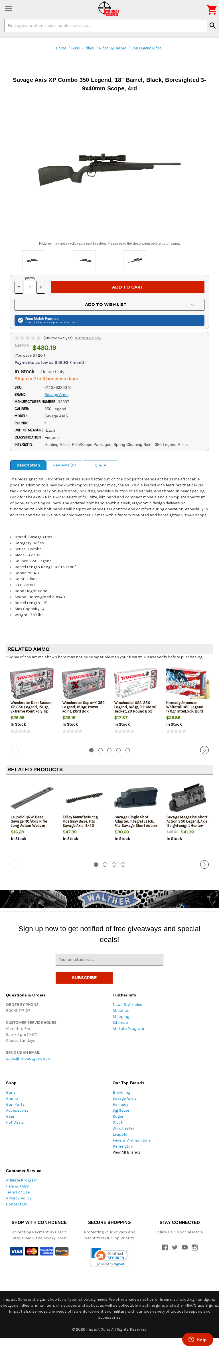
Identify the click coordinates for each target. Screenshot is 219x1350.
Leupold (120, 1134)
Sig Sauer (121, 1110)
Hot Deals (15, 1122)
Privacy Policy (19, 1198)
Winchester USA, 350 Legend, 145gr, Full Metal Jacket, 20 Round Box (135, 707)
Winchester (123, 1128)
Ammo (12, 1098)
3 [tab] (109, 750)
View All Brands (127, 1152)
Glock (118, 1122)
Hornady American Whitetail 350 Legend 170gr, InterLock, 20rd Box (184, 709)
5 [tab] (127, 750)
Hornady (120, 1104)
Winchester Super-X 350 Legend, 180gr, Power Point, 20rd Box (83, 707)
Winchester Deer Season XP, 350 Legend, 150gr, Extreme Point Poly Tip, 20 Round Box (32, 709)
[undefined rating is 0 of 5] (28, 338)
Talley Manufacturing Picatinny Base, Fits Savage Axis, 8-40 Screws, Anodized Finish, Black (83, 825)
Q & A (100, 465)
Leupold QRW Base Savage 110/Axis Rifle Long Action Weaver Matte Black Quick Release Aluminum (29, 825)
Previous (14, 750)
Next (204, 750)
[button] (110, 1256)
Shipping (121, 1016)
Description (28, 465)
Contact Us (16, 1204)
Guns (11, 1092)
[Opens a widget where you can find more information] (197, 1340)
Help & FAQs (17, 1186)
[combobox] (105, 25)
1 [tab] (91, 750)
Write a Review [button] (88, 338)
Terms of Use (18, 1192)
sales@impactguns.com (28, 1058)
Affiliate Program (128, 1028)
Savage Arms (125, 1098)
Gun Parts (15, 1104)
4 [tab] (118, 750)
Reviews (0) (64, 465)
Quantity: (30, 278)
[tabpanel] (32, 704)
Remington (123, 1146)
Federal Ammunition (131, 1140)
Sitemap (120, 1022)
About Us (121, 1010)
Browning (121, 1092)
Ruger (118, 1116)
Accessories (17, 1110)
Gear (10, 1116)
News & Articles (127, 1004)
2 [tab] (100, 750)
